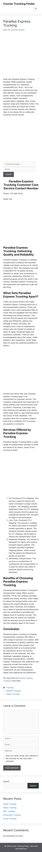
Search (6, 781)
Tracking (9, 687)
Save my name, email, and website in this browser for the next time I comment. (22, 758)
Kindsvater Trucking (11, 815)
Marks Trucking (9, 808)
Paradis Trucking (13, 691)
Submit (8, 174)
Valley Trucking (9, 804)
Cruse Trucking (9, 819)
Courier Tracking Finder (19, 3)
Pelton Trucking (12, 694)
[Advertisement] (21, 56)
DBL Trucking (9, 811)
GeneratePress (21, 849)
